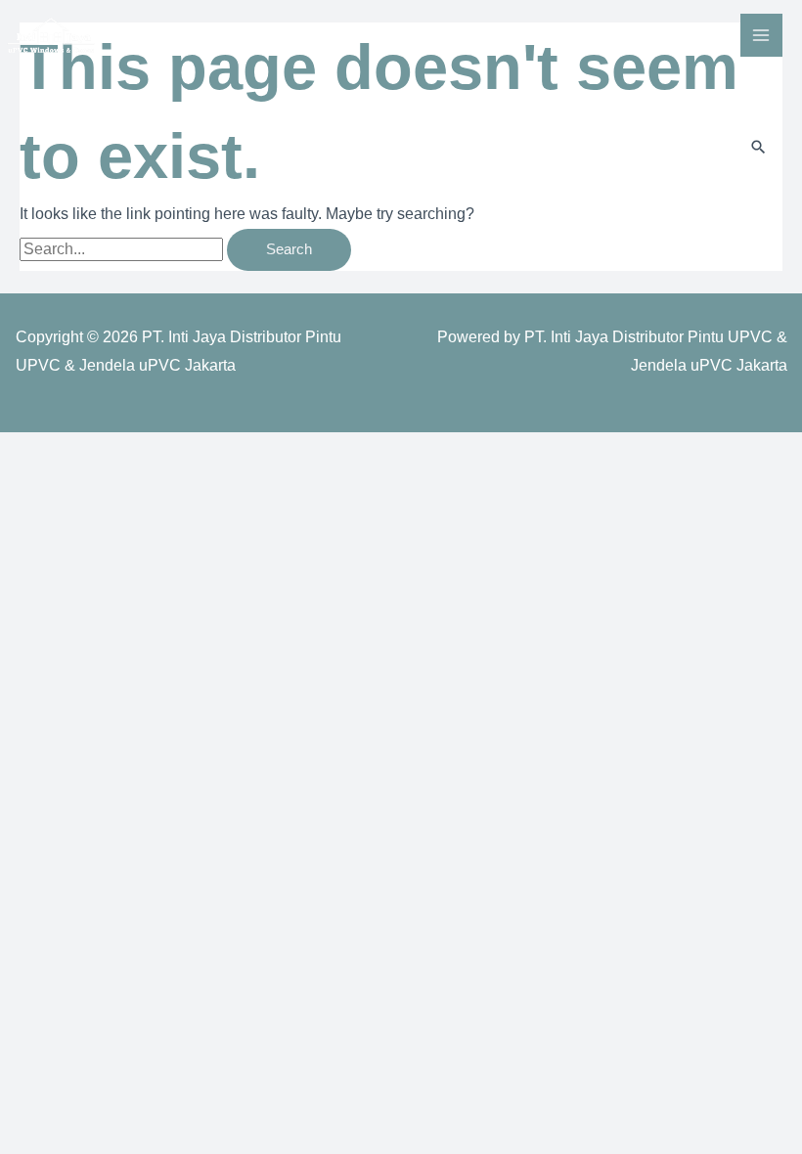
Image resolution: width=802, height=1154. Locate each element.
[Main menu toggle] (761, 35)
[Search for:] (123, 249)
